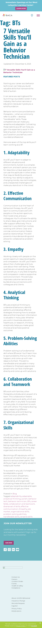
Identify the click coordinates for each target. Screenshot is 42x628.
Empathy (23, 509)
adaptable (27, 496)
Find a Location (32, 15)
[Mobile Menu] (38, 15)
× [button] (40, 623)
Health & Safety (17, 586)
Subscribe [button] (8, 543)
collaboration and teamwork (22, 504)
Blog (14, 494)
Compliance (16, 588)
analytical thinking (12, 499)
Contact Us (16, 577)
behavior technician (17, 501)
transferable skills (11, 517)
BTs (28, 501)
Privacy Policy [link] (21, 626)
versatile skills (26, 517)
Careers (14, 579)
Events (14, 583)
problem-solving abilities (14, 514)
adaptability (16, 496)
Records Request (18, 603)
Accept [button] (34, 626)
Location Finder (17, 581)
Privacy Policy (17, 608)
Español (14, 606)
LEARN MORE (21, 8)
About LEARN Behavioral (21, 598)
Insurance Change (18, 601)
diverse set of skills (11, 506)
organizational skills (20, 512)
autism (24, 499)
